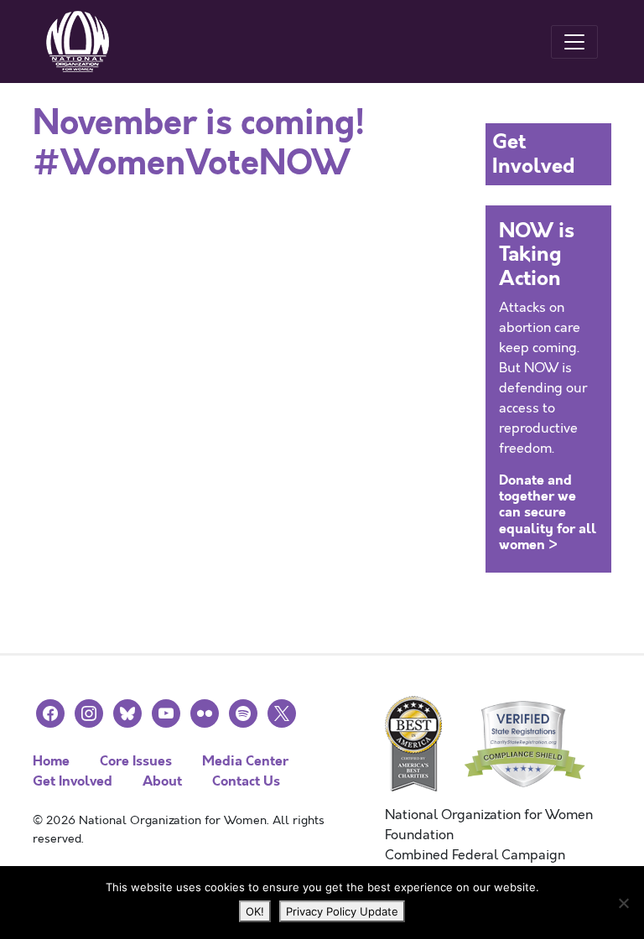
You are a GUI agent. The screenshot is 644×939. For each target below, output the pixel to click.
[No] (623, 903)
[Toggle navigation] (574, 42)
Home (51, 760)
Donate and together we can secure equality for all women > (547, 512)
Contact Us (246, 781)
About (162, 781)
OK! (255, 911)
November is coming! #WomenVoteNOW (199, 143)
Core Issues (136, 760)
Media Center (245, 760)
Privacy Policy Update (342, 911)
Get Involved (72, 781)
